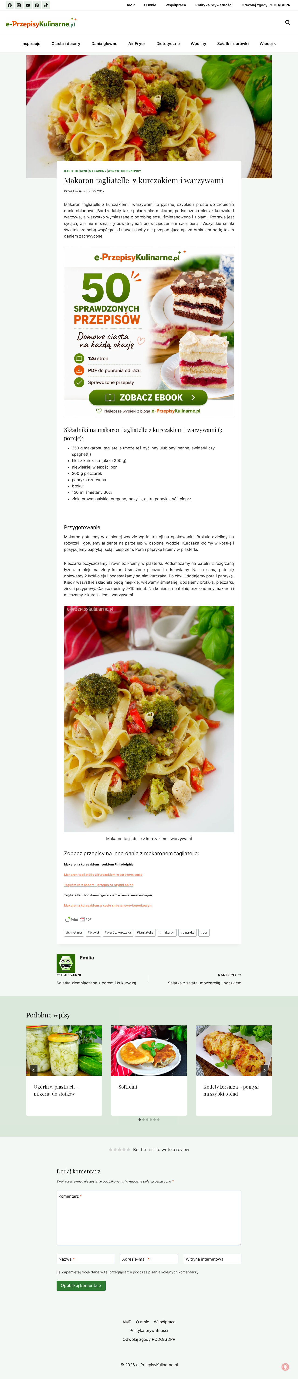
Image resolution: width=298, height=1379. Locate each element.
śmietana (74, 932)
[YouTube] (28, 5)
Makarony (98, 171)
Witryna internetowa (205, 1259)
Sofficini (128, 1086)
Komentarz (70, 1196)
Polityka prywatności (213, 5)
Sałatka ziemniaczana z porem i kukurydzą (96, 979)
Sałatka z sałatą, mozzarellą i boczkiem (204, 979)
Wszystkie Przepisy (124, 171)
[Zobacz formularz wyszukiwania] (287, 22)
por (203, 932)
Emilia (77, 191)
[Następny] (264, 1070)
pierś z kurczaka (118, 932)
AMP (131, 5)
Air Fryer (136, 43)
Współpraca (176, 5)
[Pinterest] (37, 5)
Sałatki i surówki (232, 43)
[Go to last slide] (33, 1070)
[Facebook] (10, 5)
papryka (187, 932)
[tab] (140, 1119)
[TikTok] (46, 5)
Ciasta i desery (65, 43)
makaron (167, 932)
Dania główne (104, 43)
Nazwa (67, 1259)
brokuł (93, 932)
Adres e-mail (136, 1259)
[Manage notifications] (285, 1367)
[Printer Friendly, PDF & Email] (78, 919)
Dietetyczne (168, 43)
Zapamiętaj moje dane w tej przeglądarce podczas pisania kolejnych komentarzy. (130, 1272)
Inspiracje (31, 43)
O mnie (150, 5)
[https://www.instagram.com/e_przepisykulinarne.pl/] (19, 5)
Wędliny (198, 43)
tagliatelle (145, 932)
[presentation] (64, 1050)
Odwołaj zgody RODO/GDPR (266, 5)
